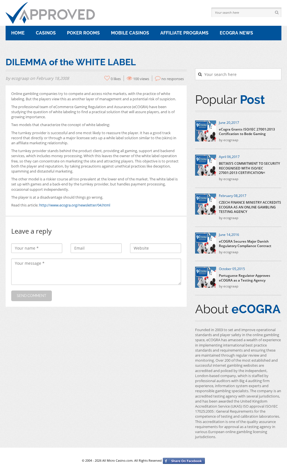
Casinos (46, 33)
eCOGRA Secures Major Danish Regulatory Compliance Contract (245, 243)
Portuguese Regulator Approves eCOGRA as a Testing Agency (244, 278)
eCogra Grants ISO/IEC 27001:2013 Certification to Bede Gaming (247, 131)
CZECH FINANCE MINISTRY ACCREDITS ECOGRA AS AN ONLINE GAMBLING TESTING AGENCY (250, 207)
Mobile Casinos (130, 33)
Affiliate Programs (184, 33)
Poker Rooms (83, 33)
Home (18, 33)
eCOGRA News (236, 33)
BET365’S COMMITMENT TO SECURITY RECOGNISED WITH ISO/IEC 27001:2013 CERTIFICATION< (249, 168)
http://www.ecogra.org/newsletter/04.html (74, 205)
